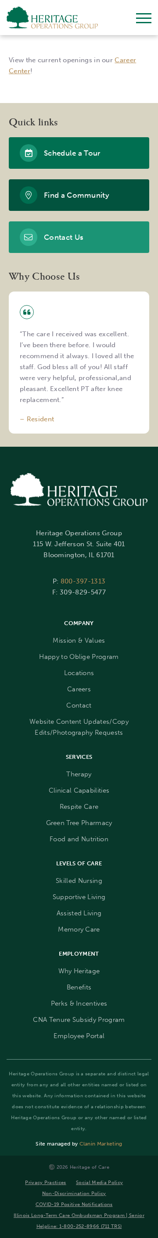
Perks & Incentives (79, 1003)
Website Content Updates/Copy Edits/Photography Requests (79, 727)
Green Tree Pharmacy (79, 823)
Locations (79, 673)
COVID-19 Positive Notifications (74, 1204)
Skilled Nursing (79, 881)
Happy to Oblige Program (78, 657)
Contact (78, 705)
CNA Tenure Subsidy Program (79, 1020)
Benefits (79, 987)
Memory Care (79, 929)
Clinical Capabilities (79, 790)
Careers (79, 689)
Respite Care (79, 807)
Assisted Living (79, 913)
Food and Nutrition (79, 839)
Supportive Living (79, 897)
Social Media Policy (99, 1182)
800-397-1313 (83, 581)
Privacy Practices (45, 1182)
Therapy (78, 774)
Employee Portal (79, 1036)
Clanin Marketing (100, 1144)
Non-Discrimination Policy (74, 1193)
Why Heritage (79, 971)
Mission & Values (79, 640)
